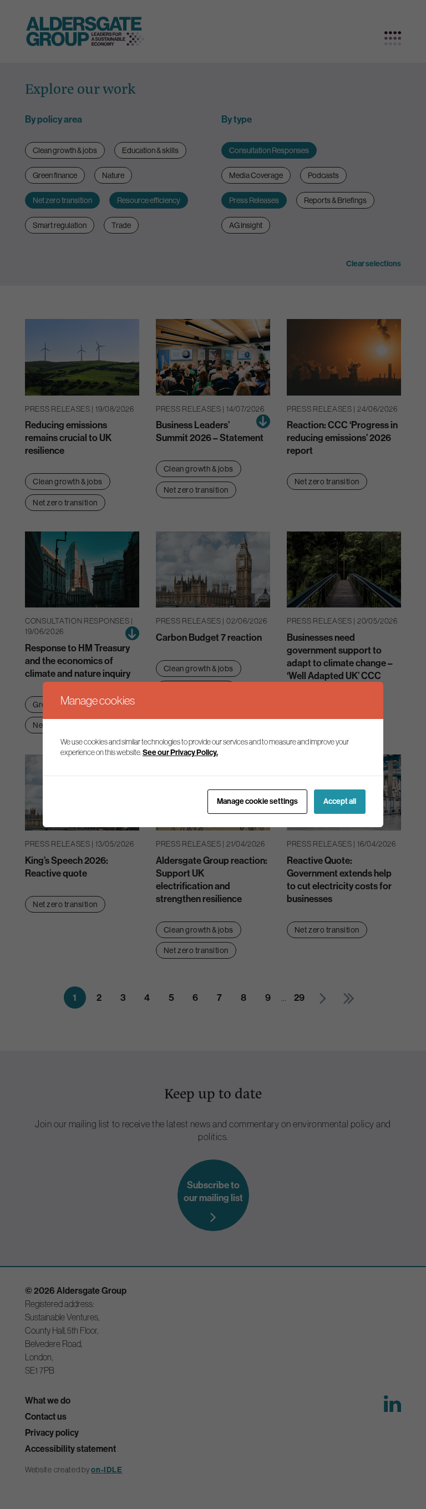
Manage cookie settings (257, 801)
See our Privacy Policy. (180, 752)
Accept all (339, 801)
